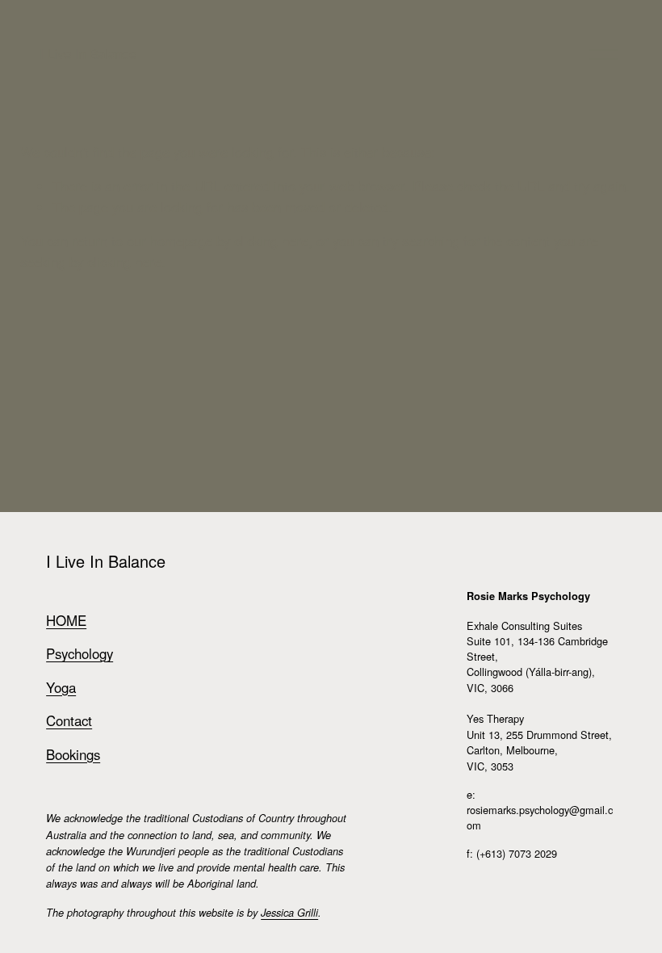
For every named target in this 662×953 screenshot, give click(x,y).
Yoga (61, 687)
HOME (66, 620)
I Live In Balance (88, 54)
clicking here (271, 240)
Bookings (73, 754)
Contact (69, 720)
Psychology (79, 653)
